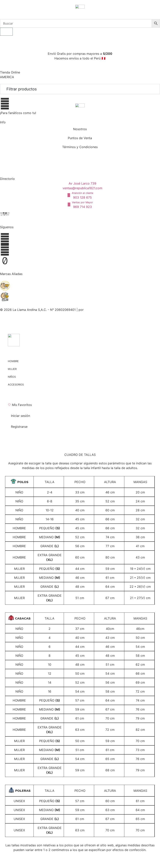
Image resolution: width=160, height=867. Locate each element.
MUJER (12, 368)
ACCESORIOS (16, 384)
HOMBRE (13, 361)
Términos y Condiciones (80, 147)
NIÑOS (12, 376)
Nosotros (80, 129)
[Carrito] (6, 32)
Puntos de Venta (80, 138)
